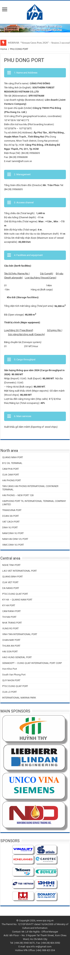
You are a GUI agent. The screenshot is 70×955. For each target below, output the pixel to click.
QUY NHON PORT (11, 680)
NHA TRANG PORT (12, 622)
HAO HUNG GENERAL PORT (17, 657)
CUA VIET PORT (10, 582)
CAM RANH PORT (11, 611)
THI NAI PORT (9, 617)
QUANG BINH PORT (12, 576)
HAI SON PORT (10, 651)
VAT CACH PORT (11, 521)
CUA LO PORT (9, 691)
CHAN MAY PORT (11, 640)
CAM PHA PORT (10, 468)
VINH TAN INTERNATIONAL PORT (19, 634)
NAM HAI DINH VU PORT (15, 539)
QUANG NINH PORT (12, 457)
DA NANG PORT (10, 588)
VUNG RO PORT (10, 628)
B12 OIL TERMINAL (12, 463)
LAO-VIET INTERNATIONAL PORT (19, 570)
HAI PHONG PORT (11, 480)
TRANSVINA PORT (11, 510)
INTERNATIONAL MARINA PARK (19, 697)
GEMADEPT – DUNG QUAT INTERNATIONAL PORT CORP (32, 663)
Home (3, 49)
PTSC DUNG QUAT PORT (15, 593)
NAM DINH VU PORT (13, 533)
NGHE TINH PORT (11, 565)
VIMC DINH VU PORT (13, 544)
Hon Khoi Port (9, 668)
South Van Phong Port (14, 674)
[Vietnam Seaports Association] (35, 11)
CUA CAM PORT (10, 474)
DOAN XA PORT (10, 516)
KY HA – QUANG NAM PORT (17, 599)
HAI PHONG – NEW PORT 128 (17, 495)
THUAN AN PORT (11, 645)
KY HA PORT (8, 605)
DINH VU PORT (10, 527)
